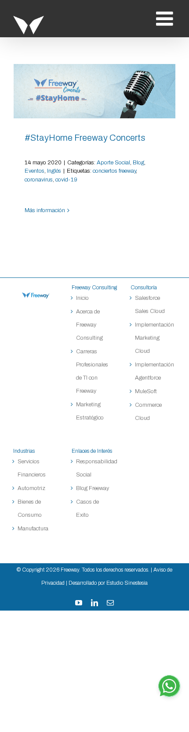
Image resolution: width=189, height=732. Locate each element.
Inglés (54, 171)
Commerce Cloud (148, 411)
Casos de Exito (87, 508)
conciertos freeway (114, 171)
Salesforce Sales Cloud (150, 304)
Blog (138, 163)
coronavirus (39, 180)
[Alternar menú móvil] (166, 18)
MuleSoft (146, 391)
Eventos (34, 171)
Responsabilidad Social (94, 468)
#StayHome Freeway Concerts (94, 91)
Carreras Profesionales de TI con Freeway (92, 371)
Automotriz (31, 488)
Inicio (82, 298)
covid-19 (66, 180)
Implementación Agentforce (153, 371)
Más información (45, 210)
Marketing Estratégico (90, 411)
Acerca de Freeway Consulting (89, 325)
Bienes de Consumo (30, 508)
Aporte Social (113, 163)
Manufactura (33, 529)
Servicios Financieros (32, 468)
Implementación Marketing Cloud (153, 338)
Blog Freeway (92, 488)
